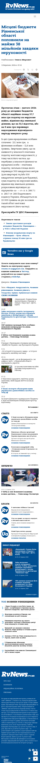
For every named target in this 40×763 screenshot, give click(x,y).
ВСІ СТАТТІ (35, 412)
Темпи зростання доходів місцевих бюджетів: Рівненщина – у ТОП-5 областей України (19, 226)
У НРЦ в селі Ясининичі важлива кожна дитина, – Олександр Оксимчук (18, 336)
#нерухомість (22, 287)
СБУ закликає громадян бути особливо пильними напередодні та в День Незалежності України (18, 327)
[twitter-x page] (36, 750)
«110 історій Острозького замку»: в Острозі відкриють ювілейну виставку (19, 352)
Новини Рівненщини (20, 282)
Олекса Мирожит (23, 60)
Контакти (8, 685)
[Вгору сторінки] (35, 753)
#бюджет (10, 287)
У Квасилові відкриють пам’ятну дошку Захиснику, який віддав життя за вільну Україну (17, 381)
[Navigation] (35, 16)
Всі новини (33, 407)
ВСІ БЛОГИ (34, 503)
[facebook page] (33, 750)
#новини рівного (22, 290)
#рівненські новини (28, 293)
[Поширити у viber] (32, 69)
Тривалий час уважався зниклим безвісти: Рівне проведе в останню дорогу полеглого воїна (20, 629)
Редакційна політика (13, 688)
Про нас (7, 681)
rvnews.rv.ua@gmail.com (12, 269)
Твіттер (25, 271)
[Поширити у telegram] (37, 69)
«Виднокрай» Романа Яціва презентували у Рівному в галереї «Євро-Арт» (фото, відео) (26, 302)
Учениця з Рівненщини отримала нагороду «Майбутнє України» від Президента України (19, 344)
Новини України (18, 538)
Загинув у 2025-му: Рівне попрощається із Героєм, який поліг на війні (20, 636)
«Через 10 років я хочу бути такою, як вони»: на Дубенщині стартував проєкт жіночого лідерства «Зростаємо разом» (20, 608)
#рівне (15, 293)
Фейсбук (16, 277)
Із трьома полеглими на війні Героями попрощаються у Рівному (26, 368)
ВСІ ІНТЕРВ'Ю (33, 465)
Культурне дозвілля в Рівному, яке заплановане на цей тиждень (18, 615)
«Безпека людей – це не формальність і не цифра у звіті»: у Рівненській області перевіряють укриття (18, 361)
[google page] (30, 750)
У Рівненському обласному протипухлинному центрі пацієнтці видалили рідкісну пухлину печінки (18, 644)
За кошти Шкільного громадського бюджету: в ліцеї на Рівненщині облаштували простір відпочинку (19, 400)
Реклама (7, 692)
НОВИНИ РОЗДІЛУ (31, 594)
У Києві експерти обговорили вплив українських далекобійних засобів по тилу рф (17, 390)
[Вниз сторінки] (35, 759)
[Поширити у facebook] (24, 69)
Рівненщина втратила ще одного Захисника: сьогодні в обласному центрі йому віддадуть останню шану (20, 622)
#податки (6, 293)
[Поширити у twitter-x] (28, 69)
